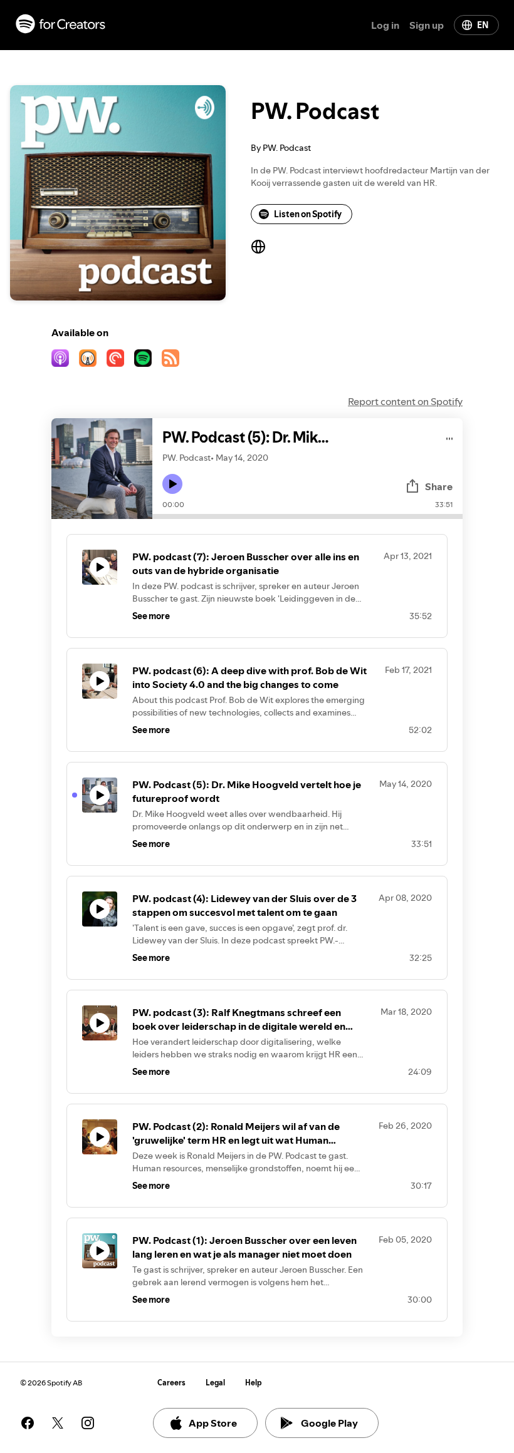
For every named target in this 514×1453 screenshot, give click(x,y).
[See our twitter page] (57, 1422)
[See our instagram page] (87, 1422)
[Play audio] (449, 436)
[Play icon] (172, 484)
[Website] (258, 246)
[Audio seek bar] (307, 516)
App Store (213, 1423)
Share (439, 486)
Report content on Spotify (405, 401)
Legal (215, 1382)
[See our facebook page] (27, 1422)
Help (253, 1382)
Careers (171, 1382)
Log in (385, 25)
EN (482, 25)
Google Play (329, 1423)
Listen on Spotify (308, 214)
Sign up (426, 25)
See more (151, 616)
